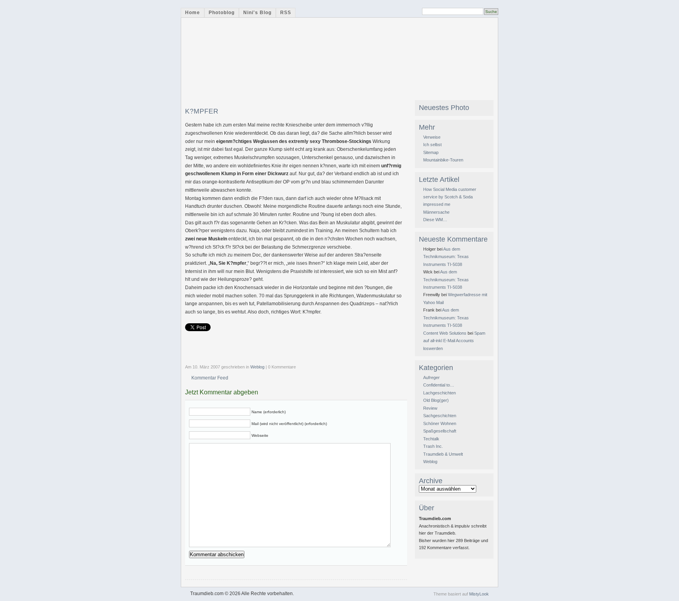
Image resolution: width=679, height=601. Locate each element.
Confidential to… (438, 385)
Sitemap (431, 152)
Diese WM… (435, 219)
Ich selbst (432, 144)
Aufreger (431, 377)
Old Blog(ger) (436, 400)
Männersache (436, 212)
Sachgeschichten (439, 415)
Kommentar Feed (209, 378)
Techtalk (431, 438)
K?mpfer (201, 111)
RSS (285, 12)
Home (192, 12)
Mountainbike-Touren (443, 160)
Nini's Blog (257, 12)
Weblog (257, 367)
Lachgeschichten (439, 392)
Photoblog (222, 12)
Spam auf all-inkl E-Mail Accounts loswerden (454, 341)
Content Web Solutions (444, 333)
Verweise (431, 137)
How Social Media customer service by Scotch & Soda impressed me (449, 197)
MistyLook (479, 594)
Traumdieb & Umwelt (443, 454)
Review (430, 408)
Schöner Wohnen (439, 423)
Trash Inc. (433, 446)
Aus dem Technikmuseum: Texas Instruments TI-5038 (446, 257)
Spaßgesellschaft (439, 431)
